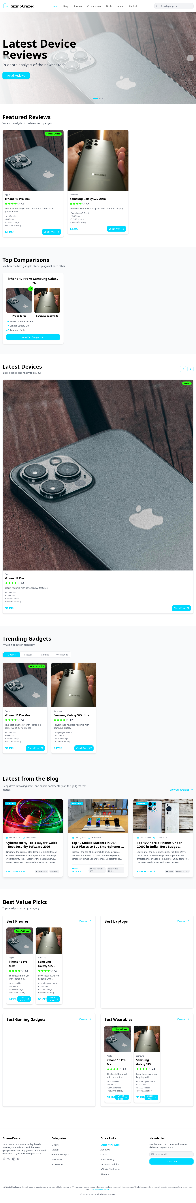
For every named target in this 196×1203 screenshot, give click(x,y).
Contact (104, 1154)
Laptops (55, 1149)
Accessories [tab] (62, 654)
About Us (105, 1149)
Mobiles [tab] (12, 654)
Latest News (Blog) (110, 1144)
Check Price (50, 231)
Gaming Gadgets (60, 1154)
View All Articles (179, 789)
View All (83, 921)
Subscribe (171, 1161)
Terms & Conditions (110, 1164)
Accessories (57, 1164)
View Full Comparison (33, 337)
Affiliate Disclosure (110, 1169)
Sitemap (104, 1174)
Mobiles (55, 1144)
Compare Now (16, 75)
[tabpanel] (98, 708)
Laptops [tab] (28, 654)
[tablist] (36, 655)
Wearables (56, 1159)
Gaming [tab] (45, 654)
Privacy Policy (107, 1159)
